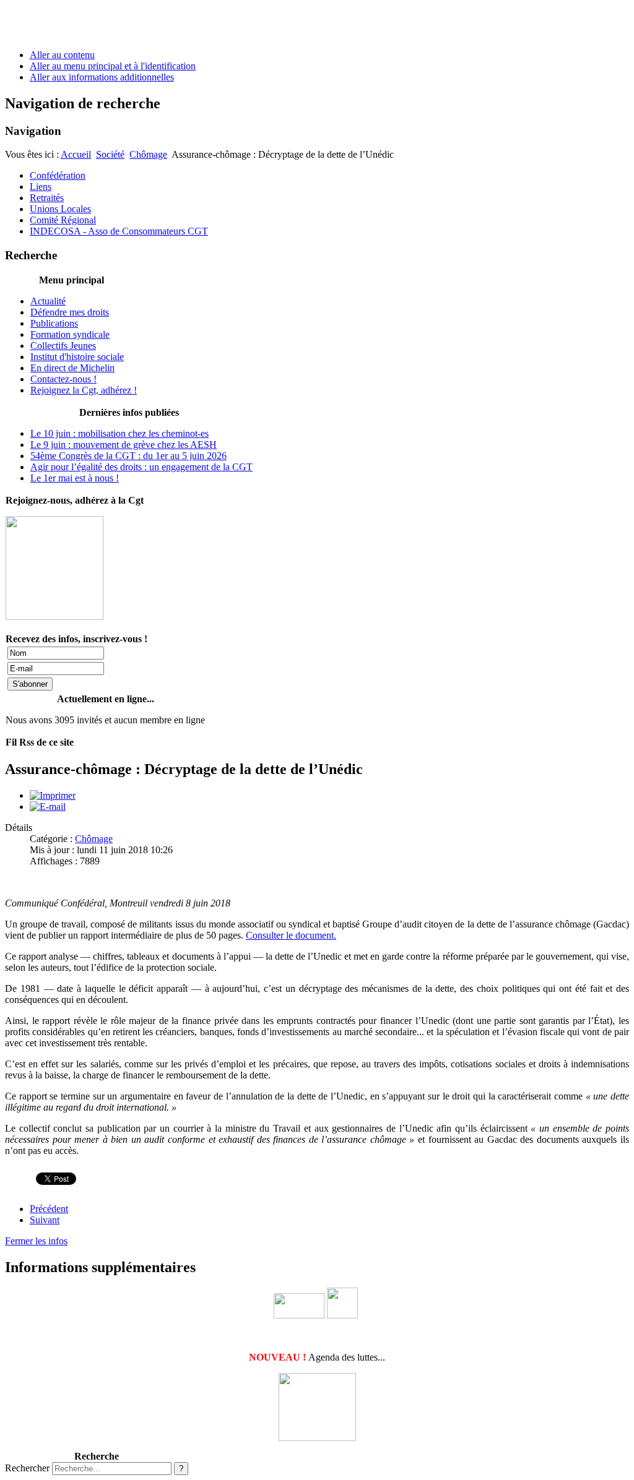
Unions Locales (60, 209)
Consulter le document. (291, 935)
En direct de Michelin (72, 368)
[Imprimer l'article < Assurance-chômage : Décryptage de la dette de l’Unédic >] (53, 795)
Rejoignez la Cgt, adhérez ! (83, 390)
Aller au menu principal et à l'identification (113, 66)
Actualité (48, 301)
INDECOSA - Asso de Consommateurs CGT (119, 231)
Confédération (57, 175)
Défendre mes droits (69, 312)
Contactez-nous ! (63, 379)
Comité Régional (63, 220)
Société (110, 154)
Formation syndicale (70, 334)
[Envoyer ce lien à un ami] (48, 806)
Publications (54, 323)
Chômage (148, 154)
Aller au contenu (62, 54)
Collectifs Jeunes (63, 345)
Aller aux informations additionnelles (102, 77)
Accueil (76, 154)
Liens (40, 186)
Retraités (47, 197)
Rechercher (27, 1468)
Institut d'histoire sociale (77, 356)
